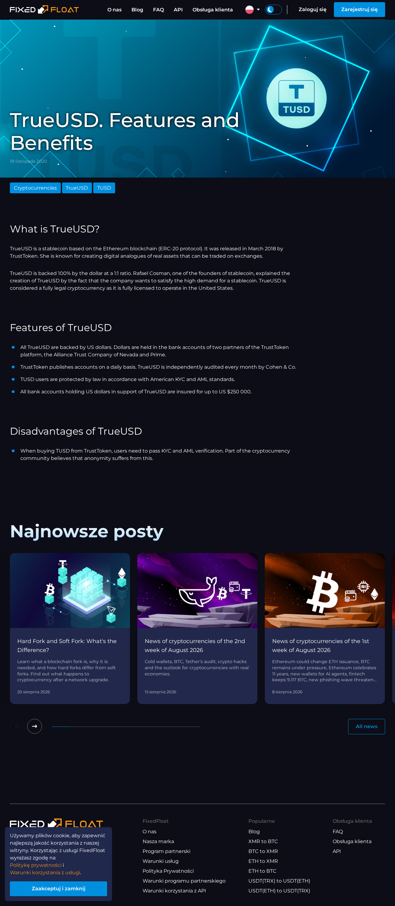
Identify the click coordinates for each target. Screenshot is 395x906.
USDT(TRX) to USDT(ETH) (279, 881)
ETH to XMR (263, 861)
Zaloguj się (312, 9)
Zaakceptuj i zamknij (58, 889)
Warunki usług (161, 861)
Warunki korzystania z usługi (45, 872)
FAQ (158, 10)
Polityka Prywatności (168, 871)
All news (366, 726)
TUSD (104, 188)
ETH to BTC (262, 871)
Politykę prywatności (35, 865)
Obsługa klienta (213, 10)
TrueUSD (77, 188)
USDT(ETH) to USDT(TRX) (279, 891)
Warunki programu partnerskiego (184, 881)
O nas (114, 10)
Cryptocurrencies (35, 188)
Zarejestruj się (359, 9)
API (178, 10)
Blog (137, 10)
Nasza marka (158, 841)
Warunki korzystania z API (174, 891)
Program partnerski (166, 851)
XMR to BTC (263, 841)
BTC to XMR (263, 851)
